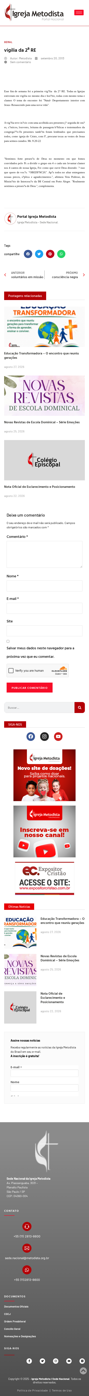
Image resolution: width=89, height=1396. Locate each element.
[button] (28, 254)
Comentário (17, 536)
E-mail (13, 598)
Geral (8, 42)
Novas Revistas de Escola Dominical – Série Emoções (42, 422)
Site (10, 621)
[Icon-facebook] (29, 1361)
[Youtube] (58, 736)
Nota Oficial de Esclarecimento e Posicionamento (39, 486)
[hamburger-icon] (79, 12)
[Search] (80, 707)
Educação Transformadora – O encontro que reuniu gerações (41, 355)
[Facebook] (30, 736)
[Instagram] (44, 736)
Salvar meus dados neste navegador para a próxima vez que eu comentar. (40, 652)
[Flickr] (82, 1361)
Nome (13, 576)
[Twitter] (42, 1361)
